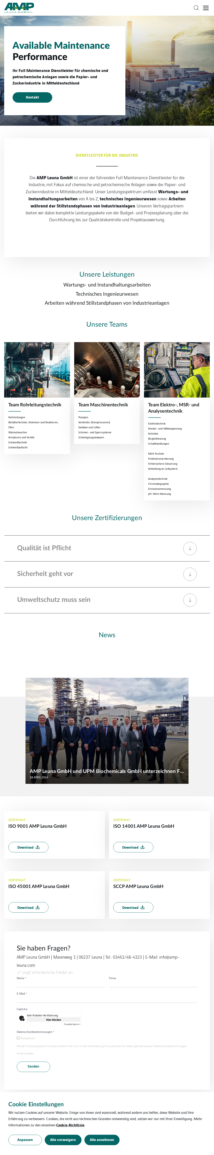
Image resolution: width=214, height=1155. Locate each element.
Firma (112, 978)
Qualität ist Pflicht (44, 548)
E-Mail (22, 993)
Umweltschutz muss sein (53, 599)
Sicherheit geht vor (45, 573)
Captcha (22, 1009)
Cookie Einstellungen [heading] (36, 1104)
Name (21, 978)
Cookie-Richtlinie (70, 1124)
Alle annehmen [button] (102, 1139)
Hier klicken (53, 1019)
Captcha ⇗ (72, 1024)
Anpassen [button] (25, 1139)
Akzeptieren (27, 1038)
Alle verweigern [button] (63, 1139)
